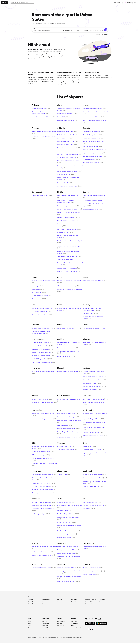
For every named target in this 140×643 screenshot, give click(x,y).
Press (29, 629)
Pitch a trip (59, 623)
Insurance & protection (76, 627)
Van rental (44, 603)
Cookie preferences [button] (53, 637)
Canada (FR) (45, 627)
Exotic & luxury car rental (34, 601)
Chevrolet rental (75, 601)
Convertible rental (32, 603)
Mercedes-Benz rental (90, 599)
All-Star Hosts (74, 623)
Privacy (45, 637)
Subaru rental (88, 606)
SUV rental (45, 606)
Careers (30, 627)
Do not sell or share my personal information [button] (71, 637)
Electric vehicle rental (33, 606)
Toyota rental (102, 601)
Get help (59, 627)
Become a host (118, 2)
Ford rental (73, 603)
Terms (39, 637)
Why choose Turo (61, 621)
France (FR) (45, 629)
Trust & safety (60, 625)
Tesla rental (102, 599)
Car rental (98, 34)
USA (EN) (44, 621)
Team (29, 623)
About (29, 621)
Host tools (73, 625)
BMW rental (74, 599)
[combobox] (23, 2)
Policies (30, 625)
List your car (74, 621)
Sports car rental (46, 599)
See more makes (103, 603)
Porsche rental (88, 603)
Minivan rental (60, 601)
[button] (23, 2)
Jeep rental (74, 606)
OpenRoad (30, 632)
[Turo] (4, 2)
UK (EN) (44, 632)
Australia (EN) (45, 623)
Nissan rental (88, 601)
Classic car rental (46, 601)
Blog (100, 618)
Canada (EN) (45, 625)
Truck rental (59, 599)
